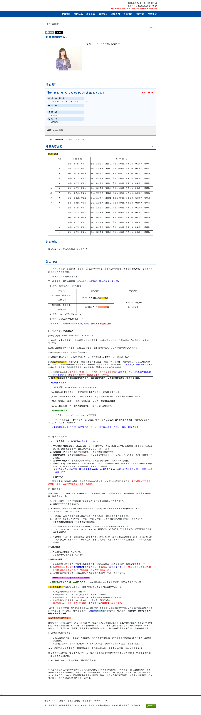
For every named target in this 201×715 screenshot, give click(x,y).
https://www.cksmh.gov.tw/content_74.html (74, 529)
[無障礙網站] (151, 708)
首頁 (48, 24)
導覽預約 (127, 14)
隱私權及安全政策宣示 (129, 705)
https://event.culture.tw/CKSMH (77, 336)
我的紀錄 (78, 14)
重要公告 (90, 14)
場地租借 (152, 14)
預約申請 (140, 14)
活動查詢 (115, 14)
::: (45, 24)
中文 (152, 27)
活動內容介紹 (54, 146)
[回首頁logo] (59, 3)
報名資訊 (51, 241)
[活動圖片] (63, 58)
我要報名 (103, 14)
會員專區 (66, 14)
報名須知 (51, 261)
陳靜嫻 (54, 115)
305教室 (54, 122)
